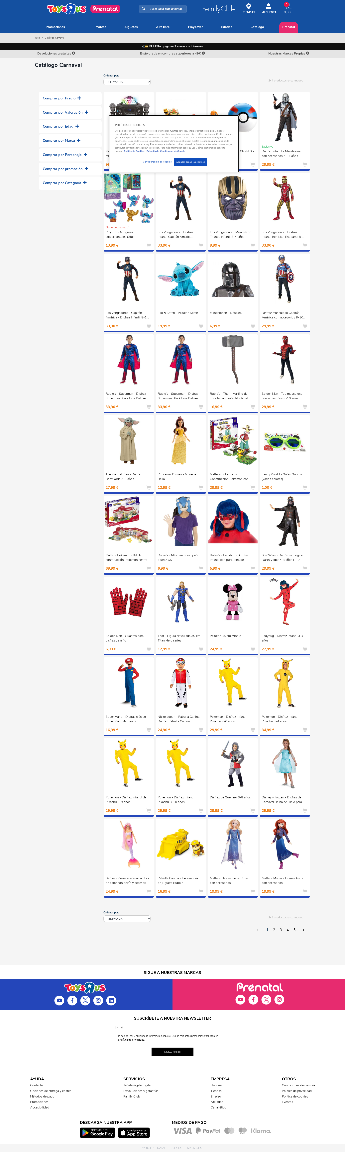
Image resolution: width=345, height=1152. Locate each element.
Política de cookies (295, 1096)
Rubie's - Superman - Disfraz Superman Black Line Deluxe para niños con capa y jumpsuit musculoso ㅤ (179, 397)
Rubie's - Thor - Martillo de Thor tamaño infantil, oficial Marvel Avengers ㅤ (229, 397)
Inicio (38, 37)
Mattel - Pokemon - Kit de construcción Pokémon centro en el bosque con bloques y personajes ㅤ (126, 558)
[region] (174, 144)
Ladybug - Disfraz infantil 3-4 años (282, 638)
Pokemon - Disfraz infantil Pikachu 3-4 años (280, 719)
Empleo (216, 1096)
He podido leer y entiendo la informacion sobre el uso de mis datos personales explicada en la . (167, 1038)
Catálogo (257, 27)
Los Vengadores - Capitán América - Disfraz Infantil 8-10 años (127, 316)
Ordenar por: (111, 75)
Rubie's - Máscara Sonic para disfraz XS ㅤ (178, 557)
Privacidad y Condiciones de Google (165, 151)
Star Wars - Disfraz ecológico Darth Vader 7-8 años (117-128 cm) (282, 558)
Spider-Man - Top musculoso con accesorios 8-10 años (282, 396)
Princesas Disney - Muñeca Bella (177, 476)
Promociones (55, 27)
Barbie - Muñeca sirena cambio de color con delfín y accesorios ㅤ (128, 880)
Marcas (101, 27)
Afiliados (217, 1102)
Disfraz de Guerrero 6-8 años (230, 797)
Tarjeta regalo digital (137, 1085)
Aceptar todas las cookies (190, 162)
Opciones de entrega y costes (50, 1091)
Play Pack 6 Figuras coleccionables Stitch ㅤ (121, 234)
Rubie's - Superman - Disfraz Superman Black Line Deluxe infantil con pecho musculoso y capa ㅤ (127, 397)
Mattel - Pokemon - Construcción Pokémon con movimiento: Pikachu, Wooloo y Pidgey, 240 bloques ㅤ (231, 477)
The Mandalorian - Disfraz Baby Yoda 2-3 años (124, 476)
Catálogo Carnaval (54, 37)
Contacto (36, 1085)
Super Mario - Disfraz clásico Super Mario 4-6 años (126, 719)
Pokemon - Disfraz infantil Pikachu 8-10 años (176, 799)
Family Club (131, 1096)
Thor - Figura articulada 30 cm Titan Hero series (179, 638)
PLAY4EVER (195, 27)
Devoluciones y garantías (141, 1091)
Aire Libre (163, 27)
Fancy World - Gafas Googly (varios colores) (282, 476)
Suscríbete (172, 1052)
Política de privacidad (131, 1040)
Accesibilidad (39, 1107)
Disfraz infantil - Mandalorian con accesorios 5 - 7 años (282, 153)
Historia (216, 1085)
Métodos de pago (42, 1096)
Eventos (287, 1102)
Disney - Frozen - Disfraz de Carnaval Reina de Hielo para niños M (282, 800)
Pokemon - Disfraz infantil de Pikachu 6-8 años (126, 799)
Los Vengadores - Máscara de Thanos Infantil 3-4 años (230, 234)
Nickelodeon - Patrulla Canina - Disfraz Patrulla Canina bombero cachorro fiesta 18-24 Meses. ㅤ (180, 720)
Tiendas (216, 1091)
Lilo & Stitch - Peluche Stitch (178, 313)
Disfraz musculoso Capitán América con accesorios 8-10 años (282, 316)
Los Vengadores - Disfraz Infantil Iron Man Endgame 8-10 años (282, 235)
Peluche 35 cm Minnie (225, 636)
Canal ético (218, 1107)
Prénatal (288, 27)
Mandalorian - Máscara (226, 313)
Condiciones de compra (298, 1085)
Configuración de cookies (157, 161)
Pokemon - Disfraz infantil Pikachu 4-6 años (228, 719)
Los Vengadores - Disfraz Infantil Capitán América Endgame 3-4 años (175, 235)
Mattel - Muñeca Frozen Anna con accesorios (282, 880)
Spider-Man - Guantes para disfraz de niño (125, 638)
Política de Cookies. (134, 151)
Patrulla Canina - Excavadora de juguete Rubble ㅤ (178, 880)
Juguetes (131, 27)
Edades (226, 27)
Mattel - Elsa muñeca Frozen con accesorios (229, 880)
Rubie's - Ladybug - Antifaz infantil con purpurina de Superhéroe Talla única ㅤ (229, 558)
